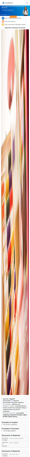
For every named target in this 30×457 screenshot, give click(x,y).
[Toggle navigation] (27, 3)
